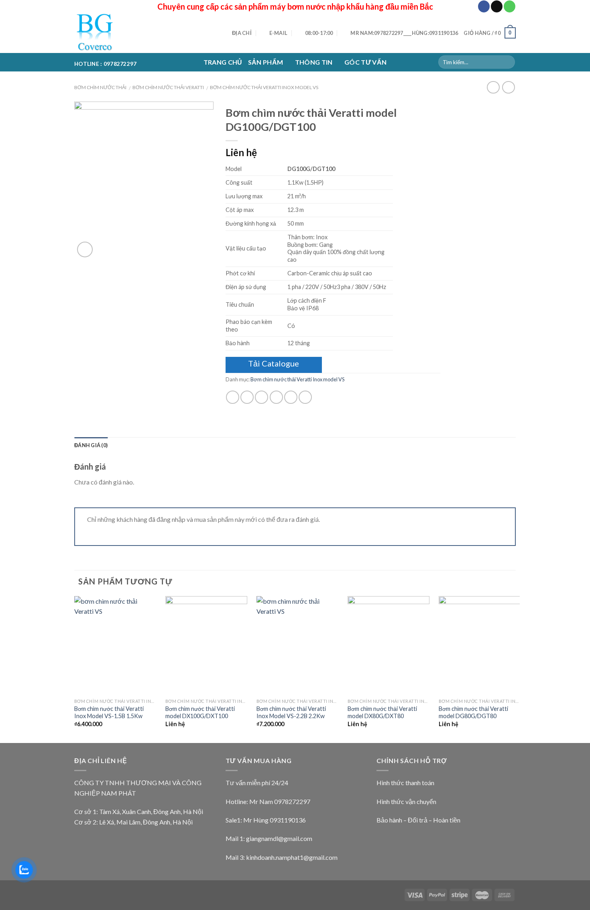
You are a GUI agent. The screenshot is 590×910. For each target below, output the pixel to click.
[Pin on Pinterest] (276, 397)
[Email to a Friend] (261, 397)
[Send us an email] (497, 6)
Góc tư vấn (365, 62)
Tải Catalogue (273, 363)
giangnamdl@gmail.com (279, 838)
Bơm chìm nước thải (100, 87)
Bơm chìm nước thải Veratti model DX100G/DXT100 (200, 712)
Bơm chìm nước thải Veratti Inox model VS (264, 87)
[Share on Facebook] (232, 397)
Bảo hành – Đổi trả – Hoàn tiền (418, 820)
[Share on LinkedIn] (305, 397)
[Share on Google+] (290, 397)
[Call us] (509, 6)
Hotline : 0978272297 (105, 62)
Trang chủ (222, 62)
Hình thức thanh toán (405, 782)
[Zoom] (85, 249)
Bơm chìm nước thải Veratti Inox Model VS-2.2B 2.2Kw (291, 712)
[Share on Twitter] (247, 397)
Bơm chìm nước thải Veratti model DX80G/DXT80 (382, 712)
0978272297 (292, 801)
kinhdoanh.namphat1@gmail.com (292, 857)
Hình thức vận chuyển (406, 801)
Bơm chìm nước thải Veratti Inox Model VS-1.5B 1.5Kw (109, 712)
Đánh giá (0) (91, 445)
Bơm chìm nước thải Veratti (168, 87)
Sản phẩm (265, 62)
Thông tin (314, 62)
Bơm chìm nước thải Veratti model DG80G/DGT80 (473, 712)
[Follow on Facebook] (484, 6)
